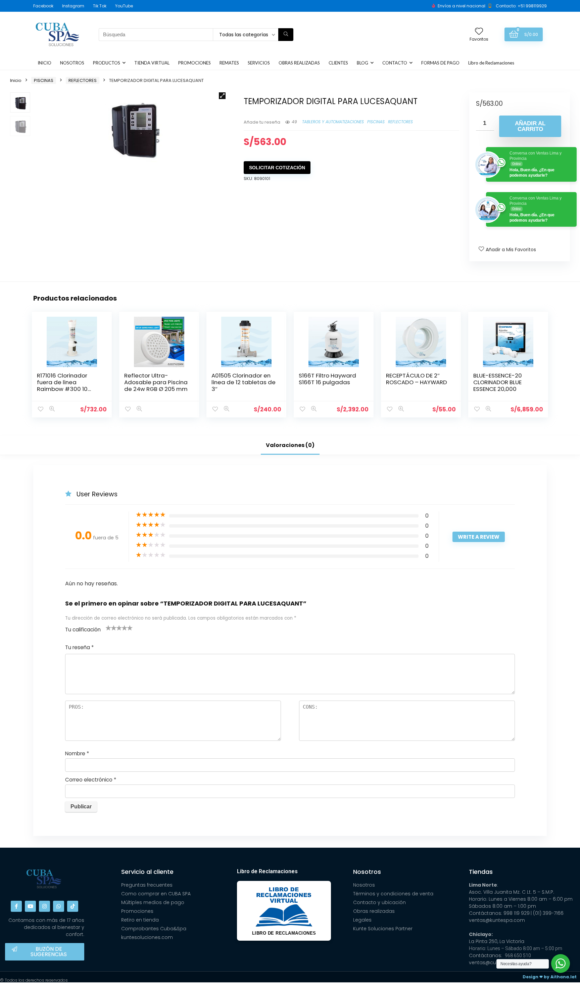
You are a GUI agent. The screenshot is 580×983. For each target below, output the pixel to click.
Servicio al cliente (147, 871)
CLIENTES (338, 62)
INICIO (44, 62)
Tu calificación (83, 629)
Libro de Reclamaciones (491, 62)
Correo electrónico (90, 779)
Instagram (73, 6)
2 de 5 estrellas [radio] (111, 627)
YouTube (124, 6)
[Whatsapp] (58, 906)
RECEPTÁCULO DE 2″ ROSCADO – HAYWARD (416, 378)
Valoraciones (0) (290, 445)
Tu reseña (79, 647)
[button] (222, 95)
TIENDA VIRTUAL (152, 62)
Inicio (15, 80)
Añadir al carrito (530, 126)
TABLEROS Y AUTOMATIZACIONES (333, 122)
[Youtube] (30, 906)
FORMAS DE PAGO (440, 62)
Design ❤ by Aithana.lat (550, 977)
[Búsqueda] (285, 34)
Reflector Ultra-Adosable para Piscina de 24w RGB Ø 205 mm (156, 382)
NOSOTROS (72, 62)
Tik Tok (99, 6)
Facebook (43, 6)
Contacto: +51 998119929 (521, 6)
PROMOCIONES (194, 62)
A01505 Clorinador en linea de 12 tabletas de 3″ (243, 382)
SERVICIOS (259, 62)
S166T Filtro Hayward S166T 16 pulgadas (327, 378)
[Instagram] (44, 906)
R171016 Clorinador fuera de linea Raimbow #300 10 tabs (62, 385)
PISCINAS (43, 80)
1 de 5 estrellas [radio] (108, 627)
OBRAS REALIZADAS (299, 62)
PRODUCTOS (106, 62)
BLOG (362, 62)
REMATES (229, 62)
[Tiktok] (72, 906)
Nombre (77, 753)
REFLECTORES (82, 80)
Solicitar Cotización (277, 167)
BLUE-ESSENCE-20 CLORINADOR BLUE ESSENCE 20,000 (497, 382)
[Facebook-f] (16, 906)
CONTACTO (394, 62)
